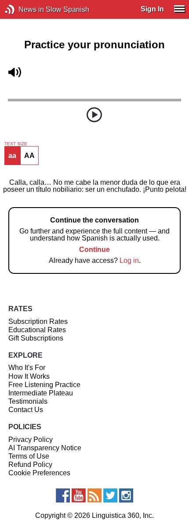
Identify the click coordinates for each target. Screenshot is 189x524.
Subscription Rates (38, 321)
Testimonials (27, 401)
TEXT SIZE (15, 144)
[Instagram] (126, 495)
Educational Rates (37, 330)
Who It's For (26, 367)
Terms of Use (28, 456)
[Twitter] (110, 495)
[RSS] (94, 495)
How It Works (29, 376)
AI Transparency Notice (44, 448)
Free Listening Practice (44, 384)
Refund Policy (30, 464)
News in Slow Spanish (23, 9)
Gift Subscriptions (35, 338)
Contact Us (25, 409)
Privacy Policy (30, 439)
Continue (94, 249)
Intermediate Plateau (40, 393)
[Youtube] (79, 495)
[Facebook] (63, 495)
